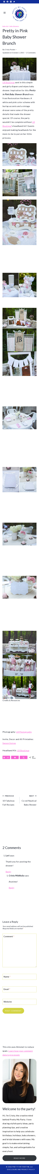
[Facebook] (7, 1)
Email (7, 989)
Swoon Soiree (9, 743)
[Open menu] (4, 12)
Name (7, 976)
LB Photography (24, 732)
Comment (9, 936)
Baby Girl (5, 26)
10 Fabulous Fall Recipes (8, 800)
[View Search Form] (35, 12)
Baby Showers (14, 26)
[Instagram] (10, 1)
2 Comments (31, 53)
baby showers (28, 1135)
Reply (8, 871)
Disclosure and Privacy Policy (21, 1169)
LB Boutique (8, 82)
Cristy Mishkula (16, 875)
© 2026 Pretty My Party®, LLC (19, 1167)
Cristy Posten (10, 49)
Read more (19, 1158)
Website (8, 1001)
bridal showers (14, 1139)
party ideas (22, 1123)
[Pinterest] (4, 1)
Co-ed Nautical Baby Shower (29, 800)
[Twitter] (14, 1)
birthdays (7, 1135)
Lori (7, 855)
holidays (17, 1135)
